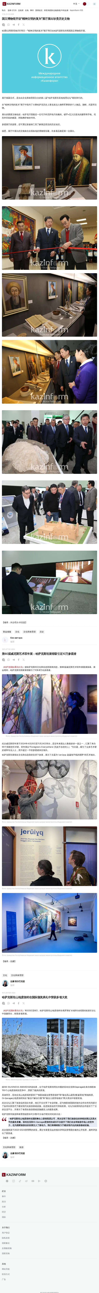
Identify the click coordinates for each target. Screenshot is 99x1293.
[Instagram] (3, 25)
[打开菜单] (94, 4)
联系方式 (6, 1274)
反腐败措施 (7, 1248)
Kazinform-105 (76, 10)
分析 (4, 1206)
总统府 (20, 10)
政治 (4, 1201)
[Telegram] (13, 25)
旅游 (21, 1147)
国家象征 (6, 1243)
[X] (23, 25)
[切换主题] (86, 4)
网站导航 (6, 1269)
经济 (4, 1212)
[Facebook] (18, 25)
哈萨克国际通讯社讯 (13, 667)
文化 (17, 632)
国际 (4, 1217)
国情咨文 (39, 10)
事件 (32, 10)
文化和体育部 (29, 632)
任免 (27, 10)
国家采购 (6, 1253)
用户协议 (6, 1232)
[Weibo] (26, 1181)
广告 (4, 1279)
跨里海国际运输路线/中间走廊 (56, 10)
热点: (4, 10)
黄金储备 (7, 632)
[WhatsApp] (8, 25)
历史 (42, 632)
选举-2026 (12, 10)
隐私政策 (6, 1238)
